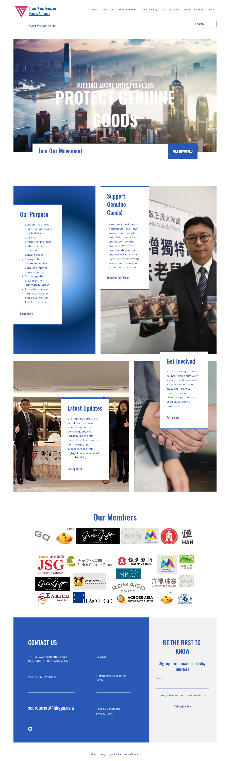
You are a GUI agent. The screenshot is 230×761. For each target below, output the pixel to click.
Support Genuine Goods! (42, 26)
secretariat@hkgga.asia (51, 707)
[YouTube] (30, 729)
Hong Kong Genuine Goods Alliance (43, 10)
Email (160, 678)
